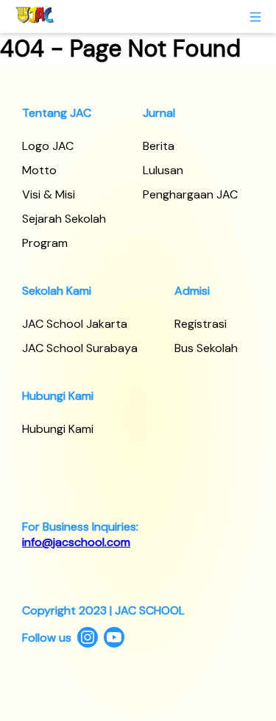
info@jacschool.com (76, 542)
